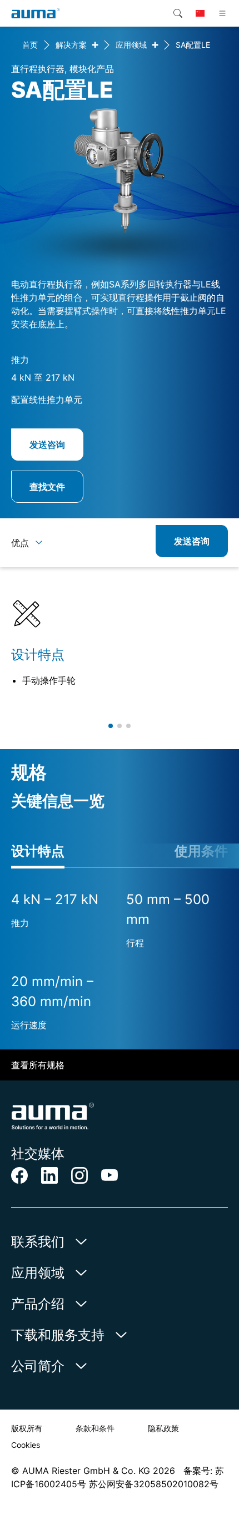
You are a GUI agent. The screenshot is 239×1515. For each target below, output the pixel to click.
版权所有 (26, 1428)
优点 (20, 542)
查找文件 (47, 486)
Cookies (25, 1445)
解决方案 (71, 44)
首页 (30, 44)
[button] (110, 726)
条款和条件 (95, 1428)
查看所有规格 (37, 1064)
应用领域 (131, 44)
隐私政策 (163, 1428)
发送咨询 (47, 444)
